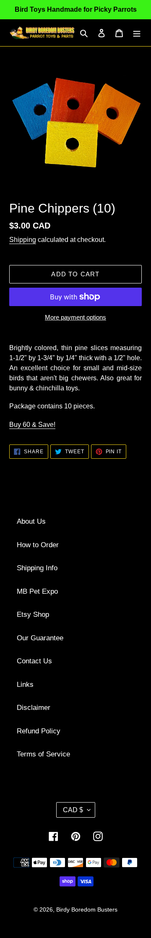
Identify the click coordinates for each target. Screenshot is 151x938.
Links (25, 685)
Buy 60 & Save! (32, 424)
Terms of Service (43, 754)
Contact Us (34, 661)
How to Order (38, 545)
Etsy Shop (33, 614)
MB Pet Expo (37, 591)
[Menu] (137, 32)
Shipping (22, 239)
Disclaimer (33, 708)
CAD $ (73, 809)
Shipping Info (37, 568)
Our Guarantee (40, 638)
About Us (31, 521)
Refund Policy (38, 731)
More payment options (75, 317)
